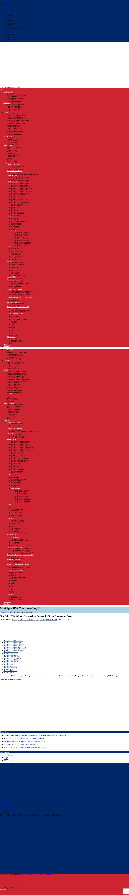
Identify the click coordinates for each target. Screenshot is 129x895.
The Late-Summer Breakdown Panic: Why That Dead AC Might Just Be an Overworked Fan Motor (35, 735)
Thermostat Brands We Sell (14, 302)
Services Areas (8, 29)
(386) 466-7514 (9, 4)
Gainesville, (27, 620)
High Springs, (35, 620)
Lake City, (15, 620)
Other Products (11, 337)
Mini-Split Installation (10, 666)
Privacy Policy (33, 874)
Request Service (4, 87)
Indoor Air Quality (9, 145)
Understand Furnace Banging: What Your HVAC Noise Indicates (25, 741)
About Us (6, 12)
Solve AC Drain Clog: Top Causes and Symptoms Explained (24, 738)
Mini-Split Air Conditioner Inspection (14, 645)
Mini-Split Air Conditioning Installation (14, 644)
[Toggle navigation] (1, 89)
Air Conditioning (8, 92)
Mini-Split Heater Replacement (12, 658)
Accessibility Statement (44, 874)
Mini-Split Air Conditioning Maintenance (15, 648)
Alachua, (21, 620)
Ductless (6, 112)
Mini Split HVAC (12, 182)
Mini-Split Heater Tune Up (11, 661)
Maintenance (7, 345)
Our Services (7, 163)
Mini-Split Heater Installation (12, 656)
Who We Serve (8, 136)
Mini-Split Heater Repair (10, 653)
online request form (41, 676)
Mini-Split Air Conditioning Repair (13, 642)
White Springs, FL (51, 620)
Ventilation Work (11, 277)
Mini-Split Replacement (10, 667)
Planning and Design (13, 280)
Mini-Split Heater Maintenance (12, 660)
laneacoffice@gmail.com (7, 807)
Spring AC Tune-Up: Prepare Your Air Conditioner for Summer (24, 747)
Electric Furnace (15, 231)
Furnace (9, 216)
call (58, 676)
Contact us (6, 40)
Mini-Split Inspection (9, 669)
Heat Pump (7, 103)
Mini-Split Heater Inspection (11, 655)
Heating (9, 247)
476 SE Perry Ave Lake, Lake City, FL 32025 (6, 803)
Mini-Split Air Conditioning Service (13, 641)
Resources (6, 18)
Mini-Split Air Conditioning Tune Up (14, 650)
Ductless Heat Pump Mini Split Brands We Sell (20, 297)
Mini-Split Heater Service (11, 652)
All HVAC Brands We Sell (14, 289)
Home (5, 10)
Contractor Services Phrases (14, 171)
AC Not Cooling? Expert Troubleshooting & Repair (21, 744)
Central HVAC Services (13, 164)
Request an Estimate (15, 87)
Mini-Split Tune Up (9, 672)
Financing (6, 346)
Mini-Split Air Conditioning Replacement (15, 647)
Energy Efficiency (12, 175)
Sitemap (26, 874)
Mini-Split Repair (8, 664)
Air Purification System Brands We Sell (18, 307)
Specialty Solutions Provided (15, 313)
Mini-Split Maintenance (10, 671)
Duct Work (10, 261)
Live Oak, (43, 620)
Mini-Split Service (9, 663)
